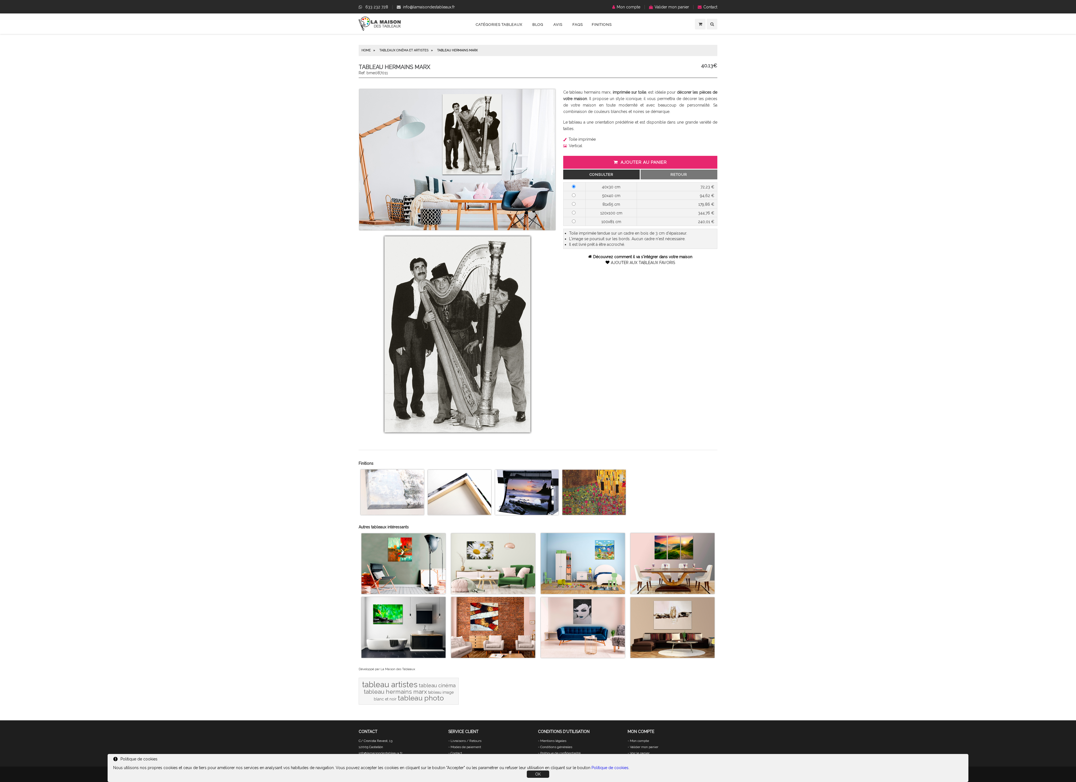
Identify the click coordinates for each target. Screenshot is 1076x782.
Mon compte (628, 7)
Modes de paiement (466, 747)
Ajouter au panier (644, 162)
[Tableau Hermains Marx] (457, 228)
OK (538, 774)
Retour (679, 174)
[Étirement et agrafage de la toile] (459, 513)
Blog (537, 24)
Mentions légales (553, 741)
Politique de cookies (610, 767)
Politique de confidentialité (560, 753)
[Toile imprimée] (392, 513)
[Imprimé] (594, 513)
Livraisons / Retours (466, 741)
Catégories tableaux (499, 24)
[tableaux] (380, 29)
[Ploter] (526, 513)
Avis (557, 24)
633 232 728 (376, 7)
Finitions (602, 24)
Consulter (601, 174)
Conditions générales (556, 747)
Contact (710, 7)
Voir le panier (640, 753)
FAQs (577, 24)
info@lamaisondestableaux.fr (429, 7)
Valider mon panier (672, 7)
